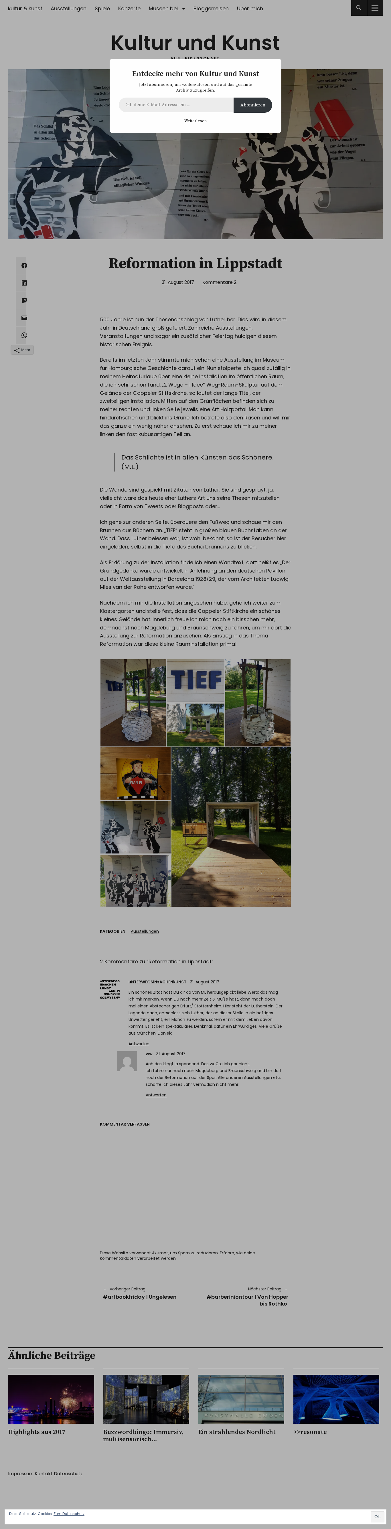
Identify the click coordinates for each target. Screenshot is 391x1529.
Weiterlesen (195, 121)
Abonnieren (252, 105)
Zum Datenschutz (69, 1513)
